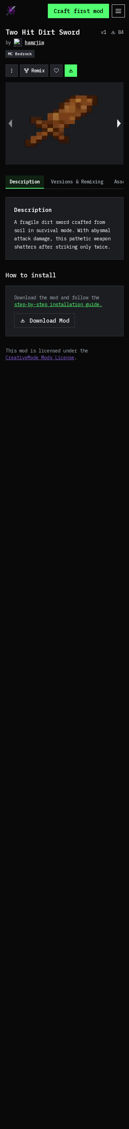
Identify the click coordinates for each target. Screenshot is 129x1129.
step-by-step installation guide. (58, 304)
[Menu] (118, 10)
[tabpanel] (64, 279)
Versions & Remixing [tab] (77, 182)
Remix (37, 71)
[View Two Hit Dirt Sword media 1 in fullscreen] (64, 123)
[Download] (71, 70)
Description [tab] (25, 182)
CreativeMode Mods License (40, 358)
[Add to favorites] (56, 70)
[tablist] (64, 182)
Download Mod (49, 320)
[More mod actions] (12, 70)
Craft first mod (78, 11)
